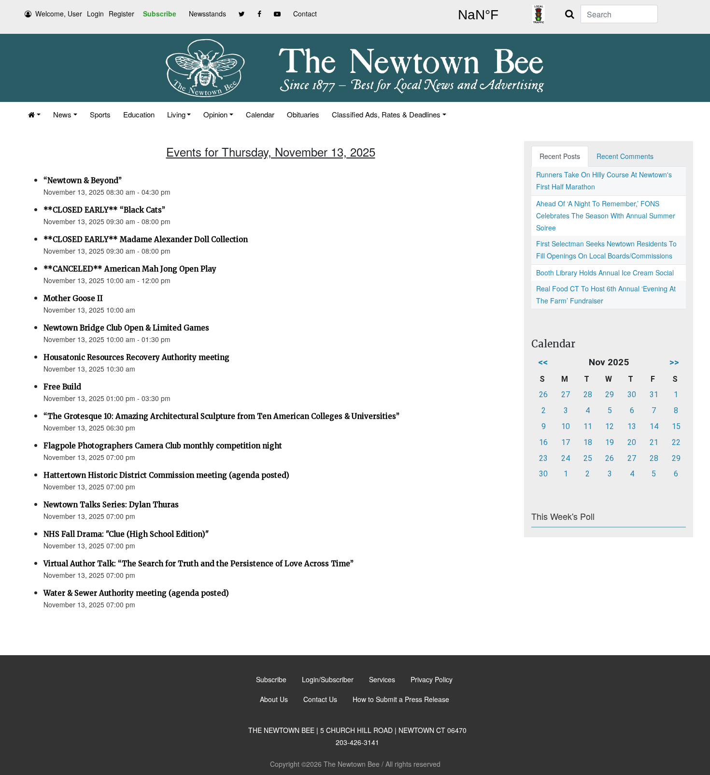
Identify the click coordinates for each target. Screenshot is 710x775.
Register (121, 13)
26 (543, 394)
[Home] (34, 114)
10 (565, 426)
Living (176, 114)
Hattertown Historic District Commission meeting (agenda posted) (166, 475)
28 (587, 394)
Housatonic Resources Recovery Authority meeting (136, 357)
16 (543, 442)
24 (565, 458)
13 (631, 426)
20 (631, 442)
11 (587, 426)
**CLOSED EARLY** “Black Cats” (104, 210)
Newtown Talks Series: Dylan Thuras (111, 504)
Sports (100, 114)
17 (565, 442)
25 (587, 458)
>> (674, 362)
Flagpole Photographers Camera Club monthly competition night (162, 445)
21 (654, 442)
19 (609, 442)
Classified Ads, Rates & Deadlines (386, 114)
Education (139, 114)
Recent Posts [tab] (560, 156)
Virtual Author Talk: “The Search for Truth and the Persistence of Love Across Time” (198, 563)
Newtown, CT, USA (478, 15)
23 (543, 458)
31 (654, 394)
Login (95, 13)
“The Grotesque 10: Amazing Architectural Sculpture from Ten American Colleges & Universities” (221, 416)
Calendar (260, 114)
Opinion (215, 114)
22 (676, 442)
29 (609, 394)
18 (587, 442)
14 (654, 426)
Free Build (62, 386)
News (62, 114)
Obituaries (303, 114)
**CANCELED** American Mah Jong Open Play (129, 268)
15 (676, 426)
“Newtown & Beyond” (82, 180)
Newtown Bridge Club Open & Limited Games (126, 327)
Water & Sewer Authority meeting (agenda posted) (136, 593)
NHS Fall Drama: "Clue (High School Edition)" (126, 534)
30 (631, 394)
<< (543, 362)
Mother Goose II (73, 298)
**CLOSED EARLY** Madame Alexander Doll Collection (145, 239)
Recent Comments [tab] (624, 156)
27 (565, 394)
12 (609, 426)
